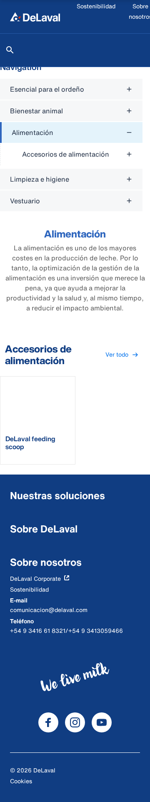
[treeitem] (71, 143)
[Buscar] (10, 50)
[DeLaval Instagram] (75, 722)
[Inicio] (35, 16)
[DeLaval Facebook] (48, 722)
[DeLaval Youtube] (101, 722)
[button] (122, 354)
